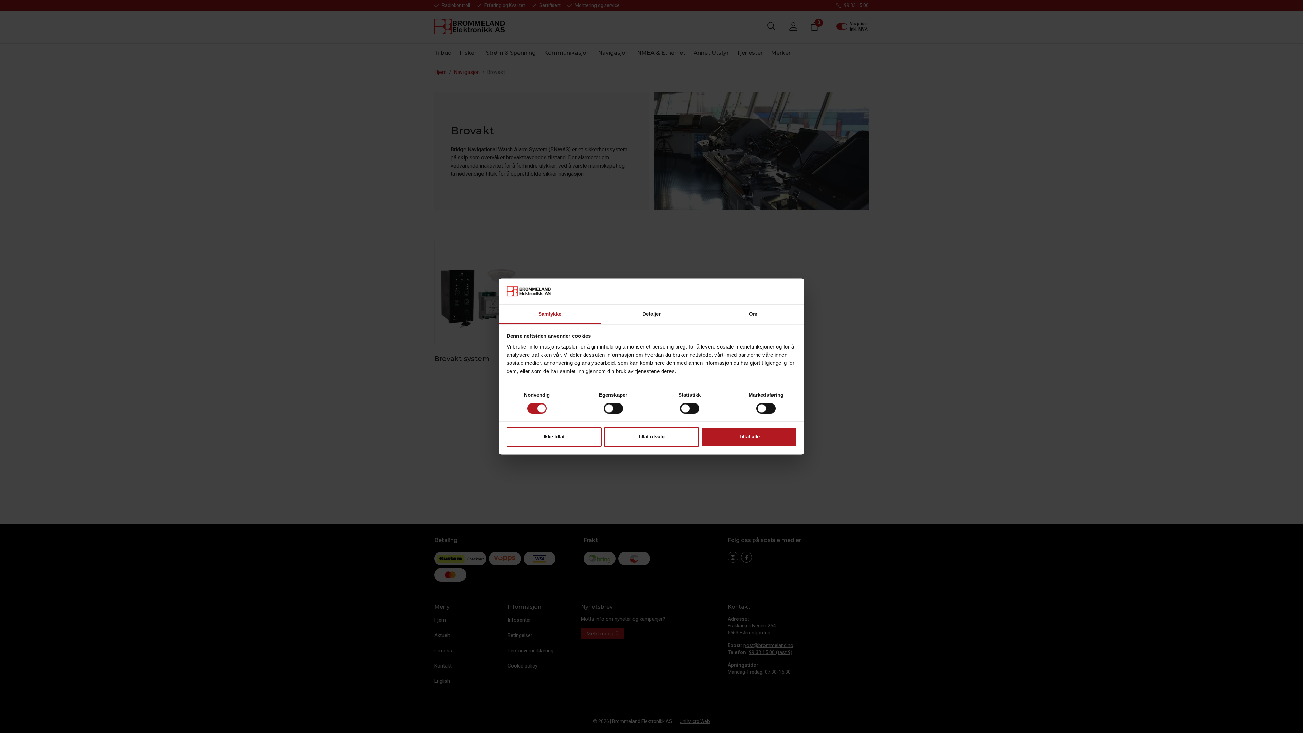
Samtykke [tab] (550, 314)
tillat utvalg (652, 436)
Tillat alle (749, 436)
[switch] (613, 408)
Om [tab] (753, 314)
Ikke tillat (554, 436)
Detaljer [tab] (651, 314)
